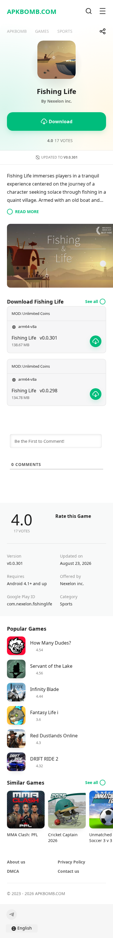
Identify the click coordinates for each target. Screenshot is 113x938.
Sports (66, 604)
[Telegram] (11, 914)
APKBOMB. (32, 11)
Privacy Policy (71, 862)
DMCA (13, 871)
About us (16, 862)
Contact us (68, 871)
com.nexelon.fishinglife (29, 604)
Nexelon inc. (72, 583)
